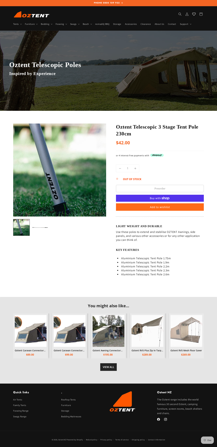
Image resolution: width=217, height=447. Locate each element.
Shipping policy (138, 439)
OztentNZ (62, 440)
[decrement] (120, 168)
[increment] (135, 168)
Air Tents (17, 399)
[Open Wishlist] (193, 14)
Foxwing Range (21, 410)
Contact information (156, 439)
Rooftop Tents (68, 399)
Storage (65, 410)
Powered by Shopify (75, 440)
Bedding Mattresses (71, 416)
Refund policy (91, 439)
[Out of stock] (160, 188)
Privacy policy (106, 439)
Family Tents (19, 405)
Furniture (66, 405)
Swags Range (20, 416)
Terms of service (122, 439)
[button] (17, 24)
